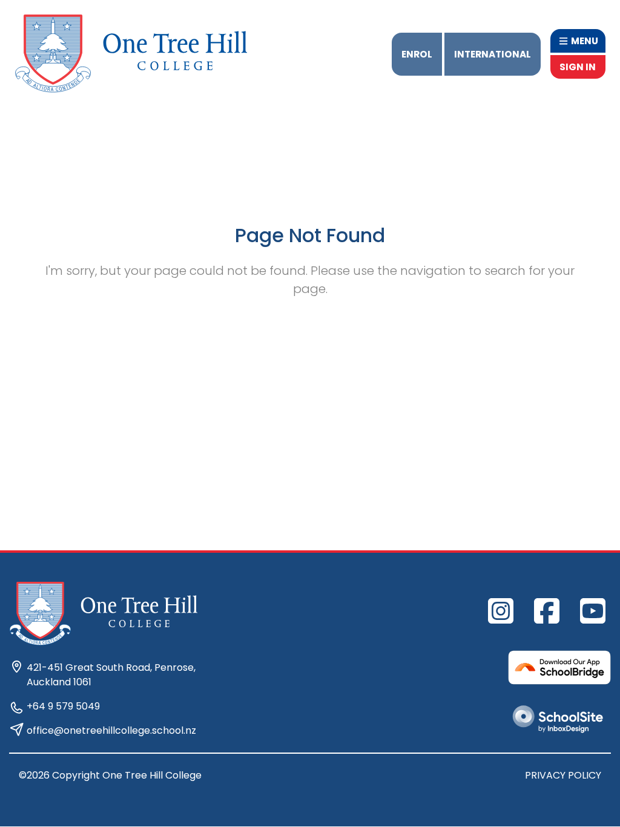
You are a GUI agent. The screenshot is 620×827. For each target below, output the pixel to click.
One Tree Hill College (152, 775)
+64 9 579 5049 (63, 706)
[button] (577, 41)
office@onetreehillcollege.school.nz (111, 730)
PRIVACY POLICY (563, 775)
